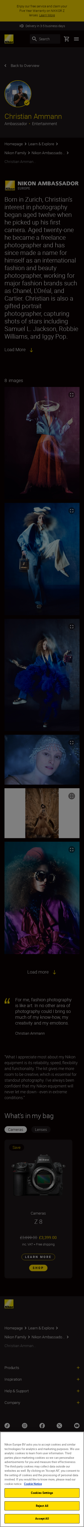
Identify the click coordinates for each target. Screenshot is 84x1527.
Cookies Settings (42, 1493)
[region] (42, 1479)
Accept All (42, 1518)
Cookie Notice (33, 1484)
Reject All (42, 1506)
